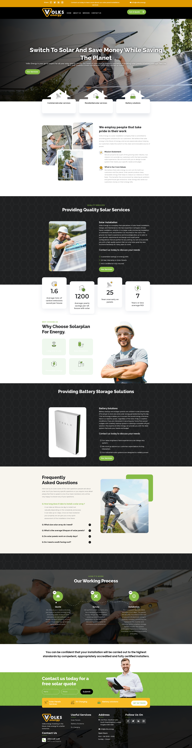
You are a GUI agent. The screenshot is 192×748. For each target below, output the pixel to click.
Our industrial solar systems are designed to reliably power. (125, 452)
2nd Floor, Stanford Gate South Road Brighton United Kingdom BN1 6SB (110, 722)
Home (69, 13)
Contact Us (96, 13)
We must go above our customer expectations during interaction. (123, 447)
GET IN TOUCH (139, 703)
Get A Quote (134, 12)
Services (86, 13)
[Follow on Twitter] (54, 2)
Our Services (32, 72)
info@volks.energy (139, 2)
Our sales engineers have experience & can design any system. (123, 441)
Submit (86, 691)
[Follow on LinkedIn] (58, 2)
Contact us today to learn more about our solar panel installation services (95, 4)
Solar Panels (75, 720)
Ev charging (75, 727)
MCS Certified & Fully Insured (112, 264)
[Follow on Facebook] (50, 2)
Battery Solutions (77, 724)
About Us (77, 13)
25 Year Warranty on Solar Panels (114, 260)
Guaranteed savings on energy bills (114, 257)
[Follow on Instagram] (62, 2)
